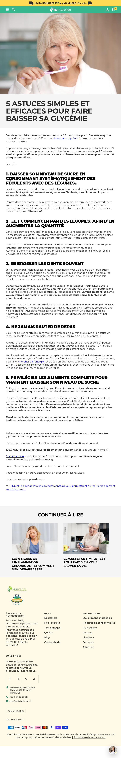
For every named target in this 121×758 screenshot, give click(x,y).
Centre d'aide (52, 642)
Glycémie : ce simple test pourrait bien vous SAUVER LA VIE (84, 562)
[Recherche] (13, 9)
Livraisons (88, 637)
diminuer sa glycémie (66, 138)
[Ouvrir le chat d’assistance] (113, 750)
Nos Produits (52, 622)
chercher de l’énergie (31, 361)
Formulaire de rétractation (89, 737)
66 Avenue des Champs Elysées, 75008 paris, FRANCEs (22, 690)
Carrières (88, 642)
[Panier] (113, 9)
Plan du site (90, 627)
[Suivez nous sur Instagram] (18, 679)
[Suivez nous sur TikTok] (34, 679)
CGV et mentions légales (97, 617)
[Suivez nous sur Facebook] (10, 679)
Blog (47, 637)
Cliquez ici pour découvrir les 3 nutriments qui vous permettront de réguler (55, 486)
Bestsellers (50, 617)
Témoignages (52, 627)
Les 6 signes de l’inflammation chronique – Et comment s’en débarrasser (33, 564)
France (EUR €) (16, 711)
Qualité (48, 632)
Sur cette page (15, 456)
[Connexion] (107, 9)
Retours (87, 632)
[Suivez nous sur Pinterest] (26, 679)
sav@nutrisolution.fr (20, 701)
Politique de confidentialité (99, 622)
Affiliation (88, 647)
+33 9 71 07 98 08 (19, 697)
